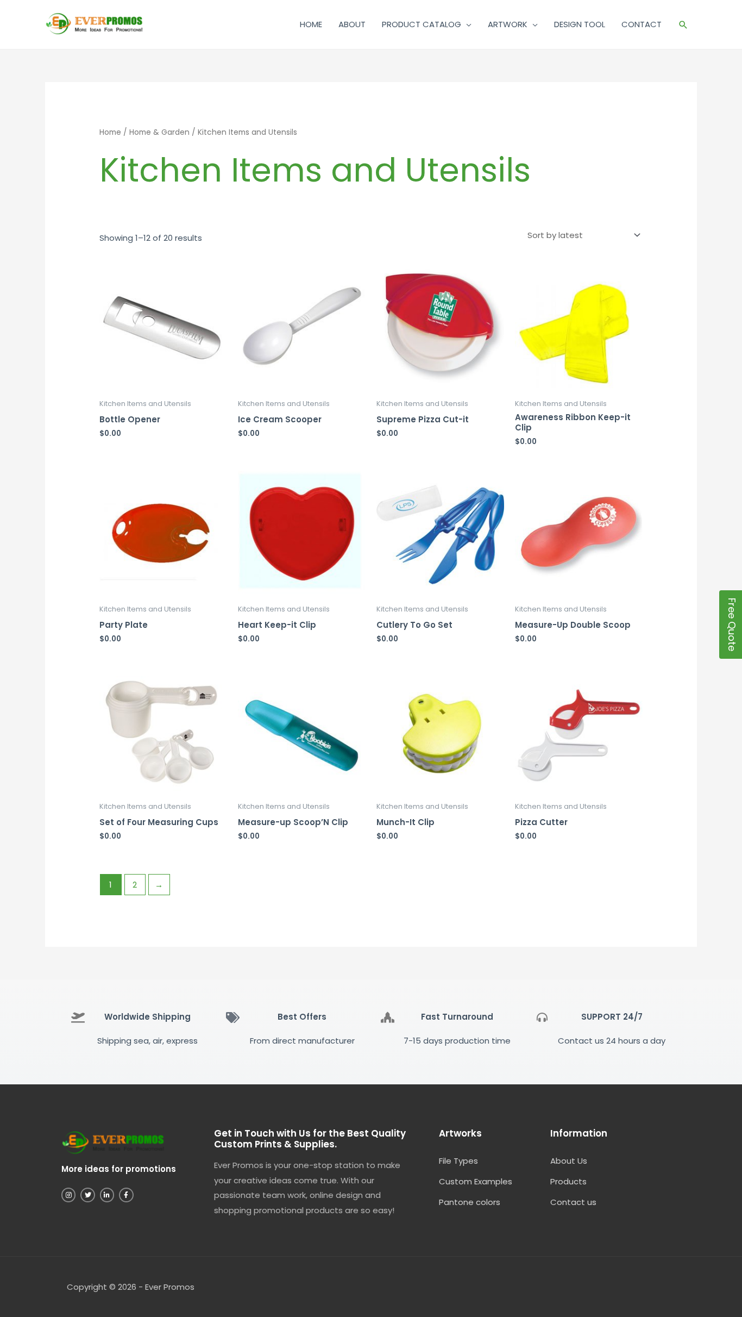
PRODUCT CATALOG (421, 24)
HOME (311, 24)
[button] (683, 25)
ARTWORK (507, 24)
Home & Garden (159, 132)
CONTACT (641, 24)
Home (110, 132)
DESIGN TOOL (579, 24)
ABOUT (352, 24)
